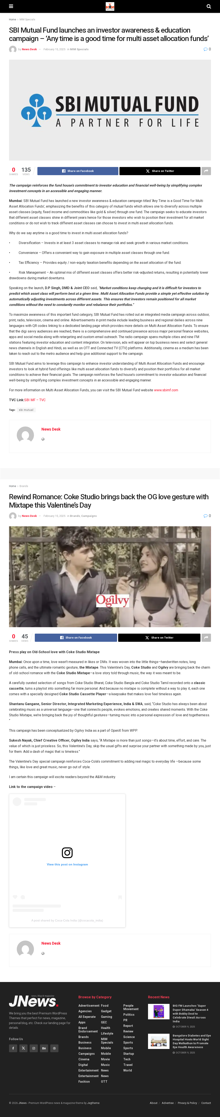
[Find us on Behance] (44, 1048)
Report (128, 1025)
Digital (83, 1065)
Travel (128, 1065)
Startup (128, 1053)
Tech (126, 1059)
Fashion (84, 1081)
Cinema (83, 1059)
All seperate (87, 1016)
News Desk (29, 49)
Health (105, 1028)
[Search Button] (209, 6)
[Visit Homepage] (110, 6)
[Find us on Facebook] (13, 1048)
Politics (128, 1014)
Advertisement (88, 1005)
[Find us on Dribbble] (54, 1048)
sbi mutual (26, 409)
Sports (128, 1042)
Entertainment (88, 1070)
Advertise (168, 1103)
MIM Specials (27, 19)
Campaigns (89, 516)
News (105, 1070)
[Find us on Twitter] (23, 1048)
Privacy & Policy (187, 1103)
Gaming (106, 1016)
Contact (206, 1103)
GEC (104, 1022)
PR (125, 1020)
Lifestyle (107, 1033)
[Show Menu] (11, 6)
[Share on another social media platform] (206, 171)
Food (104, 1005)
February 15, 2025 (54, 49)
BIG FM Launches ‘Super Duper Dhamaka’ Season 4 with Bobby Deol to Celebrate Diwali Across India (190, 1013)
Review (128, 1031)
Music (105, 1065)
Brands (24, 486)
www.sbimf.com (166, 390)
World (127, 1070)
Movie (105, 1059)
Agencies (85, 1011)
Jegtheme (93, 1103)
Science (129, 1037)
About (153, 1103)
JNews (22, 1103)
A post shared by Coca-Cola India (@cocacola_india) (67, 920)
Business (85, 1042)
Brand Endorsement (88, 1029)
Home (12, 19)
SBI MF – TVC (35, 400)
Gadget (106, 1011)
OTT (104, 1081)
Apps (82, 1022)
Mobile (106, 1048)
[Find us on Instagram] (34, 1048)
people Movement (131, 1007)
